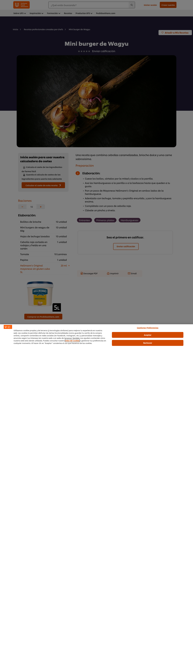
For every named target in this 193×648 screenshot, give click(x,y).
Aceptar (147, 334)
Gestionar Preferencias (148, 327)
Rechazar (147, 342)
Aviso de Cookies (72, 340)
